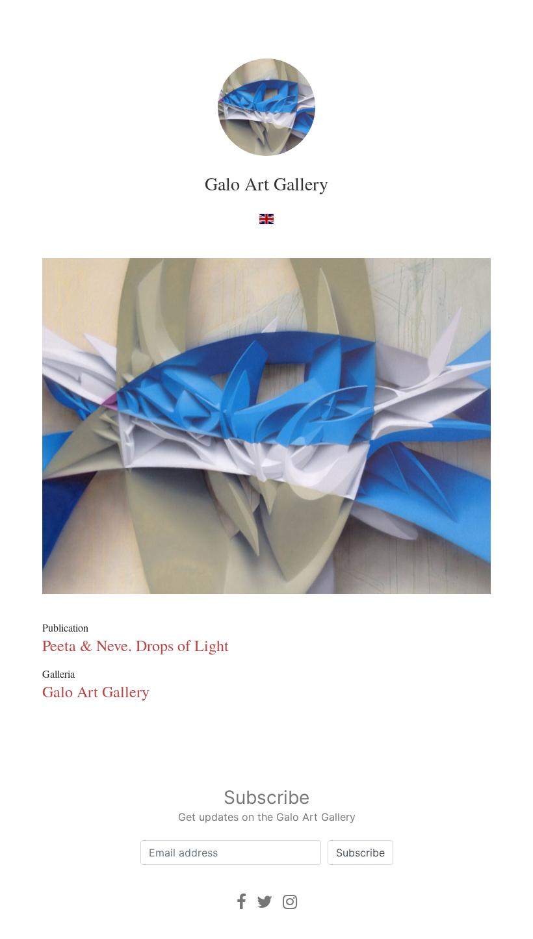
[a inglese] (266, 218)
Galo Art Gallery (266, 183)
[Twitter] (265, 902)
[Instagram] (290, 902)
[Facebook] (241, 902)
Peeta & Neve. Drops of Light (135, 645)
